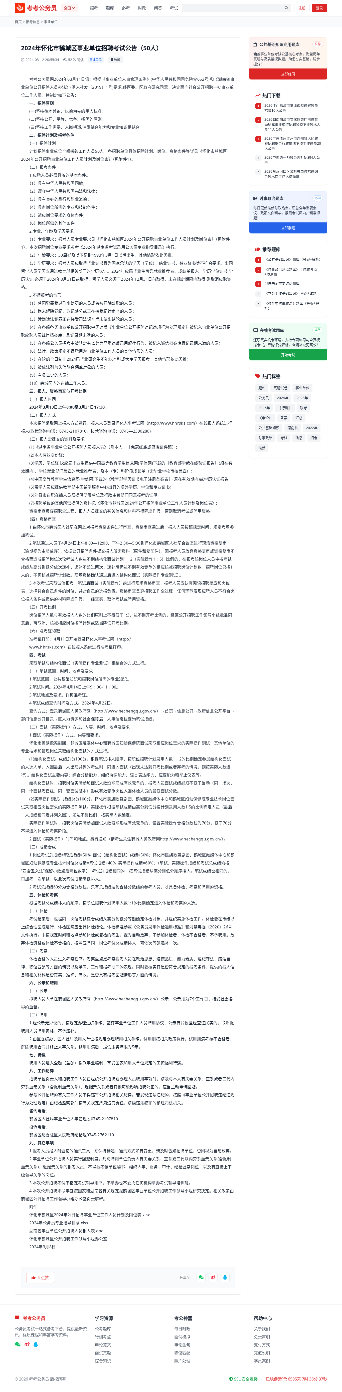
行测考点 (103, 1337)
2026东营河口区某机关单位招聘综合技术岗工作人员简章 (291, 174)
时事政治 (265, 437)
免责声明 (262, 1337)
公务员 (263, 397)
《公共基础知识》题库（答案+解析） (292, 259)
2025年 (264, 407)
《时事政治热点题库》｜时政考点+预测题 (290, 272)
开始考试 (288, 354)
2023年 (302, 397)
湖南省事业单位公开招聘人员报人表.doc (66, 1231)
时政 (142, 8)
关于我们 (262, 1329)
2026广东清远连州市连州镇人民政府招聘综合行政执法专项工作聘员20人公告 (292, 143)
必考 (126, 8)
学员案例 (262, 1361)
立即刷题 (288, 227)
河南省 (292, 427)
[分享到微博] (213, 1277)
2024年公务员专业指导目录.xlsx (58, 1223)
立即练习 (288, 73)
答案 (283, 417)
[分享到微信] (201, 1277)
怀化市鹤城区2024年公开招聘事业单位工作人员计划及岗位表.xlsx (89, 1215)
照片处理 (182, 1361)
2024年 (282, 397)
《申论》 (265, 417)
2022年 (311, 427)
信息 (298, 437)
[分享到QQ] (225, 1277)
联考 (303, 407)
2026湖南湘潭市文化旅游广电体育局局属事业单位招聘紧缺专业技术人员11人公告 (292, 124)
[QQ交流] (36, 1345)
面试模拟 (182, 1337)
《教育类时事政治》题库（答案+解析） (291, 306)
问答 (158, 8)
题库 (110, 8)
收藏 (117, 59)
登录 (319, 7)
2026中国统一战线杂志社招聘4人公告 (292, 160)
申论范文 (103, 1345)
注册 (301, 7)
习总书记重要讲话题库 (281, 283)
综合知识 (103, 1361)
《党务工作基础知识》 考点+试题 (290, 293)
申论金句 (182, 1345)
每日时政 (182, 1329)
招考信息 (33, 21)
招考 (94, 8)
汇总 (298, 417)
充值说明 (262, 1353)
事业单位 (51, 21)
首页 (18, 21)
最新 (261, 447)
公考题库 (103, 1329)
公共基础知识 (268, 427)
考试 (174, 8)
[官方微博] (27, 1345)
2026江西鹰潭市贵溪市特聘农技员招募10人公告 (291, 108)
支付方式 (262, 1345)
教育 (62, 271)
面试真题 (103, 1353)
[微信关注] (18, 1345)
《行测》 (285, 407)
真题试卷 (280, 387)
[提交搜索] (286, 8)
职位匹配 (182, 1353)
